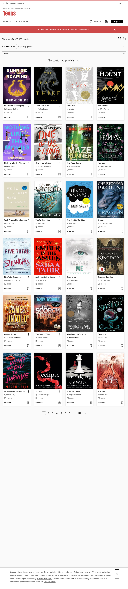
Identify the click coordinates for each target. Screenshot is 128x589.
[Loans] (106, 22)
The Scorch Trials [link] (43, 334)
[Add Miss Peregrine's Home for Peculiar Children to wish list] (90, 345)
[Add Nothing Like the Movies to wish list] (28, 174)
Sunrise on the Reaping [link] (14, 106)
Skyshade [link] (102, 334)
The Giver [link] (71, 106)
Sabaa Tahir (42, 280)
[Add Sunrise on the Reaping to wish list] (28, 117)
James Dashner (74, 166)
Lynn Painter (10, 166)
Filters (6, 54)
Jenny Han (10, 223)
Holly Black (41, 223)
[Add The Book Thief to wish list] (59, 117)
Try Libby (40, 29)
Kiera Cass (104, 395)
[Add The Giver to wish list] (90, 117)
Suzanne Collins (12, 109)
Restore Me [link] (71, 277)
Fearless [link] (101, 163)
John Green (73, 223)
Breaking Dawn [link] (73, 391)
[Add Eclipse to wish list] (59, 403)
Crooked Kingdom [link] (105, 277)
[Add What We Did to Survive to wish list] (28, 403)
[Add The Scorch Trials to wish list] (59, 345)
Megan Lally (10, 395)
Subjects (7, 21)
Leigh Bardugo (105, 280)
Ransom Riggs (74, 338)
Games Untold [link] (10, 334)
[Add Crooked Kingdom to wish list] (121, 288)
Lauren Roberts (105, 166)
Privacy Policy (73, 572)
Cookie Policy (50, 581)
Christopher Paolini (106, 223)
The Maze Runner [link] (74, 163)
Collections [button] (20, 21)
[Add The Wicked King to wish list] (59, 231)
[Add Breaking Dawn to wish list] (90, 403)
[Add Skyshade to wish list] (121, 345)
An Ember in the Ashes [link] (45, 277)
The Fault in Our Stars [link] (76, 220)
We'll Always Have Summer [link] (15, 220)
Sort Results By (8, 46)
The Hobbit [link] (103, 106)
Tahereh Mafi (73, 280)
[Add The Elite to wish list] (121, 403)
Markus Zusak (43, 109)
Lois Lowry (72, 109)
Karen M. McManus (44, 166)
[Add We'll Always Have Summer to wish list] (28, 231)
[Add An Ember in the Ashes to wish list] (59, 288)
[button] (94, 22)
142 (79, 413)
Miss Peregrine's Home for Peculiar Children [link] (78, 334)
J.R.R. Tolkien (104, 109)
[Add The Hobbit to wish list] (121, 117)
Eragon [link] (101, 220)
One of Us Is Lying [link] (43, 163)
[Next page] (85, 413)
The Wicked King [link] (43, 220)
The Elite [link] (101, 391)
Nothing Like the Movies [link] (14, 163)
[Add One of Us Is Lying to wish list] (59, 174)
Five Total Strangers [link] (12, 277)
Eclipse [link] (39, 391)
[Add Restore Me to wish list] (90, 288)
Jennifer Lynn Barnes (13, 338)
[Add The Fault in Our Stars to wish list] (90, 231)
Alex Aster (103, 338)
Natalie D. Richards (13, 280)
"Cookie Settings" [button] (44, 578)
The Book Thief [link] (42, 106)
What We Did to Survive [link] (14, 391)
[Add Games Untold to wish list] (28, 345)
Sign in (117, 21)
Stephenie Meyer (44, 395)
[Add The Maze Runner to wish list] (90, 174)
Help (120, 3)
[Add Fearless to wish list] (121, 174)
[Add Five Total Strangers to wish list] (28, 288)
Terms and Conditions (53, 572)
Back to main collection (14, 3)
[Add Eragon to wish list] (121, 231)
